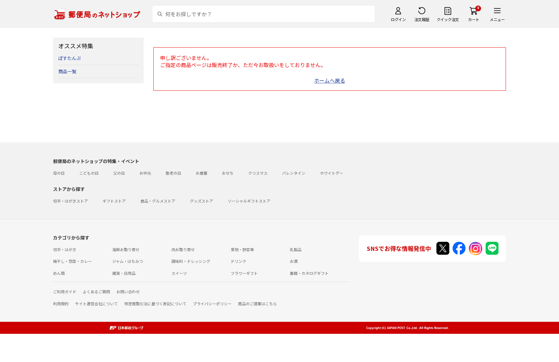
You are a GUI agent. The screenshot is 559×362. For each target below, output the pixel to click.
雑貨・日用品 (124, 273)
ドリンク (238, 261)
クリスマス (258, 173)
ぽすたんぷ (69, 58)
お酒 (294, 261)
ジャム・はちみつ (127, 261)
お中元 (145, 173)
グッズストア (201, 201)
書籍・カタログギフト (309, 273)
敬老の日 (173, 173)
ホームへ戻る (329, 80)
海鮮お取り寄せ (125, 249)
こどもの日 (89, 173)
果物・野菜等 (242, 249)
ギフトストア (114, 201)
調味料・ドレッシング (190, 261)
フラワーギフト (244, 273)
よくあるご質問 (96, 291)
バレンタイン (293, 173)
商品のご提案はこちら (257, 303)
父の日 (119, 173)
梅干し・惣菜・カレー (72, 261)
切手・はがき (64, 249)
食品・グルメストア (157, 201)
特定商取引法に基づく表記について (155, 303)
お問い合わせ (128, 291)
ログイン (398, 19)
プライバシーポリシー (212, 303)
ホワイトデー (331, 173)
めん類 (59, 273)
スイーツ (179, 273)
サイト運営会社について (96, 303)
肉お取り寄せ (183, 249)
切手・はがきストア (70, 201)
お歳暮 (201, 173)
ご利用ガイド (64, 291)
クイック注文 (448, 19)
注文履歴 (421, 19)
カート (473, 19)
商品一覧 (67, 71)
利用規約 (61, 303)
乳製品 (295, 249)
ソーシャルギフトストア (249, 201)
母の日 (59, 173)
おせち (228, 173)
